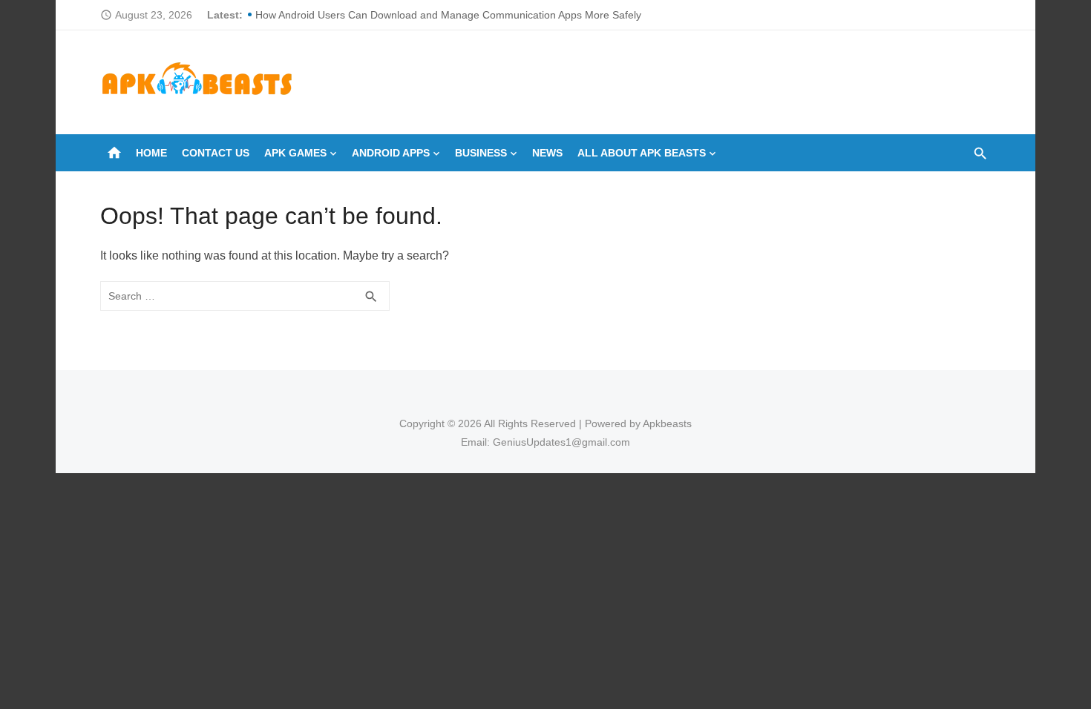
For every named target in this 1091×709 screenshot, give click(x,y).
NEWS (547, 153)
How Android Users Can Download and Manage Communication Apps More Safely (448, 15)
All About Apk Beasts (641, 153)
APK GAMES (295, 153)
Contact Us (215, 153)
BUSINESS (481, 153)
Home (151, 153)
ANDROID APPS (391, 153)
